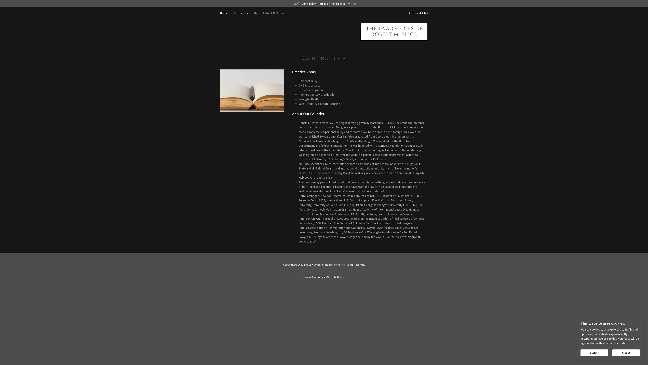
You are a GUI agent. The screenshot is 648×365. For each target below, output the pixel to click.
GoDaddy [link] (322, 277)
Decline (594, 352)
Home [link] (224, 13)
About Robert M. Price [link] (268, 13)
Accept (626, 352)
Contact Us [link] (240, 13)
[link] (394, 35)
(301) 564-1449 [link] (418, 13)
